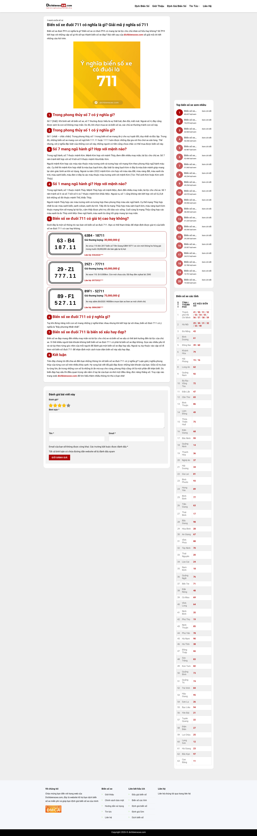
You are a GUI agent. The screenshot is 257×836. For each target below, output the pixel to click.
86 (194, 404)
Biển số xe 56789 (189, 191)
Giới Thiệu (158, 6)
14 (194, 445)
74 (194, 681)
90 (194, 639)
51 (203, 312)
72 (194, 383)
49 (194, 412)
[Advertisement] (193, 56)
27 (194, 728)
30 (199, 323)
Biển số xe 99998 (189, 271)
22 (194, 720)
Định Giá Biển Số (176, 6)
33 (196, 326)
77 (194, 497)
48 (194, 590)
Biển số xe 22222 (189, 218)
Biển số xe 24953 (189, 235)
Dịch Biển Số (142, 6)
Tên (51, 433)
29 (194, 323)
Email (112, 433)
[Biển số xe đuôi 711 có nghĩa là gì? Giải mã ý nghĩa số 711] (106, 74)
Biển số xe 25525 (189, 280)
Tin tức (193, 6)
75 (194, 422)
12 (194, 742)
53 (196, 315)
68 (194, 431)
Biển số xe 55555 (189, 182)
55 (205, 315)
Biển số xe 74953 (189, 262)
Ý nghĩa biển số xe (55, 20)
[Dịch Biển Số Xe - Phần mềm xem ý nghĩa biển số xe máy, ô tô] (59, 6)
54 (200, 315)
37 (194, 460)
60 (199, 345)
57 (199, 317)
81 (194, 474)
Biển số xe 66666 (189, 146)
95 (194, 695)
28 (194, 529)
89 (194, 489)
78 (194, 633)
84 (194, 688)
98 (194, 522)
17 (194, 514)
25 (194, 735)
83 (194, 659)
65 (194, 397)
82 (194, 666)
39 (194, 345)
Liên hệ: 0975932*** (93, 280)
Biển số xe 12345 (189, 138)
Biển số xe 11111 (189, 155)
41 (194, 312)
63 (194, 505)
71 (194, 584)
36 (194, 453)
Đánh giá (53, 399)
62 (194, 367)
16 (199, 360)
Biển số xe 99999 (189, 111)
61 (194, 338)
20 (194, 555)
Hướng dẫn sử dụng (114, 806)
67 (194, 534)
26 (194, 702)
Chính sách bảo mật (114, 800)
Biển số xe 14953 (189, 226)
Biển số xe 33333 (189, 209)
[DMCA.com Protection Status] (53, 808)
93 (194, 481)
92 (194, 374)
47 (194, 392)
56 (194, 317)
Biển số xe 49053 (189, 244)
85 (194, 626)
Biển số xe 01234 (189, 200)
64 (194, 604)
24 (194, 562)
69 (194, 597)
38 (194, 644)
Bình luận (54, 409)
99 (194, 438)
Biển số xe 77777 (189, 173)
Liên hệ (207, 6)
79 (194, 352)
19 (194, 619)
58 (203, 317)
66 (194, 651)
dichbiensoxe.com (134, 34)
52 (208, 312)
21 (194, 713)
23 (194, 748)
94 (194, 707)
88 (194, 541)
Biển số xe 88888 (189, 129)
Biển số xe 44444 (189, 164)
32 (208, 323)
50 (199, 312)
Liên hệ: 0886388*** (93, 307)
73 (194, 673)
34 (194, 467)
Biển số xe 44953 (189, 253)
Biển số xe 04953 (189, 120)
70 (194, 548)
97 (194, 754)
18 (194, 569)
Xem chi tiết (206, 111)
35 (194, 612)
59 (208, 317)
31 (203, 323)
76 (194, 577)
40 (200, 326)
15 (194, 360)
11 (194, 761)
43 (194, 331)
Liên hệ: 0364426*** (93, 255)
